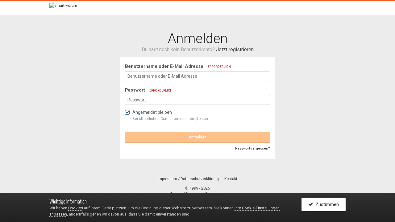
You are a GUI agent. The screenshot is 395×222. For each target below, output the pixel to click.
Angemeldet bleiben (152, 112)
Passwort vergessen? (252, 148)
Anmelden (197, 137)
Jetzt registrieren (235, 49)
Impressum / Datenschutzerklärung (188, 179)
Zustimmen (326, 204)
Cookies (75, 208)
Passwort (149, 90)
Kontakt (230, 179)
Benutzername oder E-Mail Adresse (178, 66)
